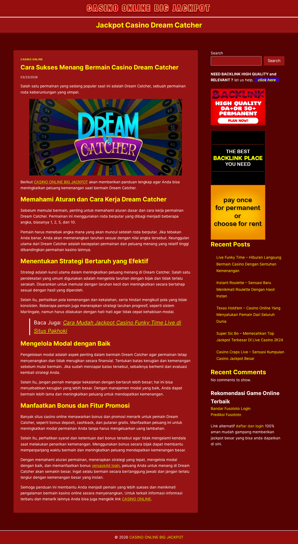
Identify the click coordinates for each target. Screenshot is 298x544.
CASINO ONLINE (32, 59)
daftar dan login (250, 426)
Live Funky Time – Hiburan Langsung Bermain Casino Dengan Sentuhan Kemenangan (248, 264)
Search (217, 53)
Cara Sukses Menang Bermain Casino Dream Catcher (99, 67)
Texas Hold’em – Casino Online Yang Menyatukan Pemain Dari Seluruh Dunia (248, 315)
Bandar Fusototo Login (230, 408)
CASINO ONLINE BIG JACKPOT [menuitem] (61, 182)
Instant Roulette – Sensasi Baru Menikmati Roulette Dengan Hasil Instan (245, 289)
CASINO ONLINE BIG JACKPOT (156, 537)
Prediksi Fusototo (226, 414)
